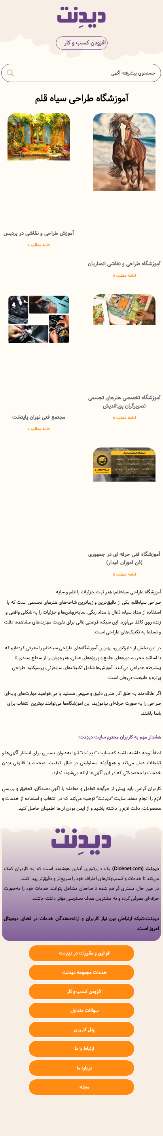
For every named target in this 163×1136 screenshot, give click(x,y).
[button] (150, 17)
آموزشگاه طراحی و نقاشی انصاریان (124, 264)
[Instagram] (105, 1116)
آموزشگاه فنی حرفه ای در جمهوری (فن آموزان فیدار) (124, 558)
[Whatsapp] (82, 1116)
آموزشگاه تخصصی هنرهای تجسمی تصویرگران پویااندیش (124, 402)
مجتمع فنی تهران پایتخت (38, 417)
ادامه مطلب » (124, 276)
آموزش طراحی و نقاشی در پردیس (39, 233)
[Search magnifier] (10, 72)
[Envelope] (58, 1116)
